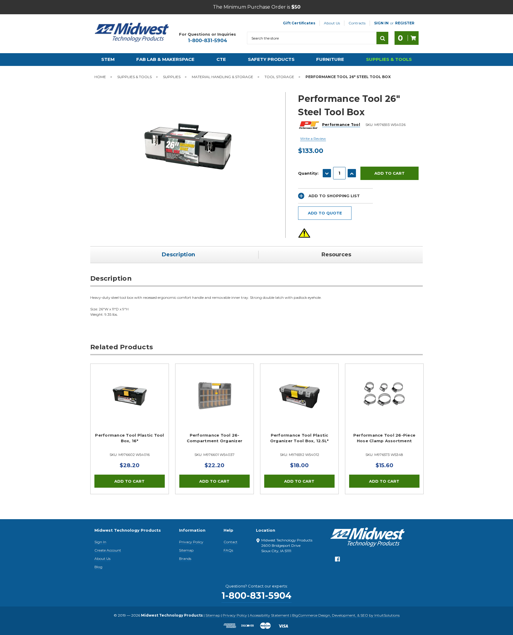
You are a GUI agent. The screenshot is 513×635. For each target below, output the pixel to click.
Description (178, 254)
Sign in (381, 23)
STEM (108, 59)
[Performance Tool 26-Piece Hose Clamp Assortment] (384, 403)
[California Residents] (304, 233)
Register (404, 23)
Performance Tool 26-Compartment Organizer (214, 438)
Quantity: (308, 173)
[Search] (382, 38)
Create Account (107, 550)
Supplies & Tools (389, 59)
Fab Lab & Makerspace (165, 59)
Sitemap (186, 550)
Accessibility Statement (269, 615)
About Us (332, 23)
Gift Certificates (299, 23)
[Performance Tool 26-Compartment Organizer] (214, 403)
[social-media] (337, 560)
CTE (221, 59)
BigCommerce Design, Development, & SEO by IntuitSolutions (346, 615)
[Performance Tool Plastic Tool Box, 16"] (130, 403)
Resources (336, 254)
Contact (231, 542)
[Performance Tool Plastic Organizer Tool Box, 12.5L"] (299, 403)
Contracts (357, 23)
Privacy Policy (191, 542)
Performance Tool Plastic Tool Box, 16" (129, 438)
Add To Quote (325, 213)
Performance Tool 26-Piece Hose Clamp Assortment (384, 438)
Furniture (330, 59)
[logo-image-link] (131, 32)
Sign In (100, 542)
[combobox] (311, 38)
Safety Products (271, 59)
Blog (98, 567)
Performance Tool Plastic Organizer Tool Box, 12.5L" (299, 438)
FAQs (228, 550)
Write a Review (313, 138)
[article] (129, 429)
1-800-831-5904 (207, 40)
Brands (185, 558)
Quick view (130, 395)
